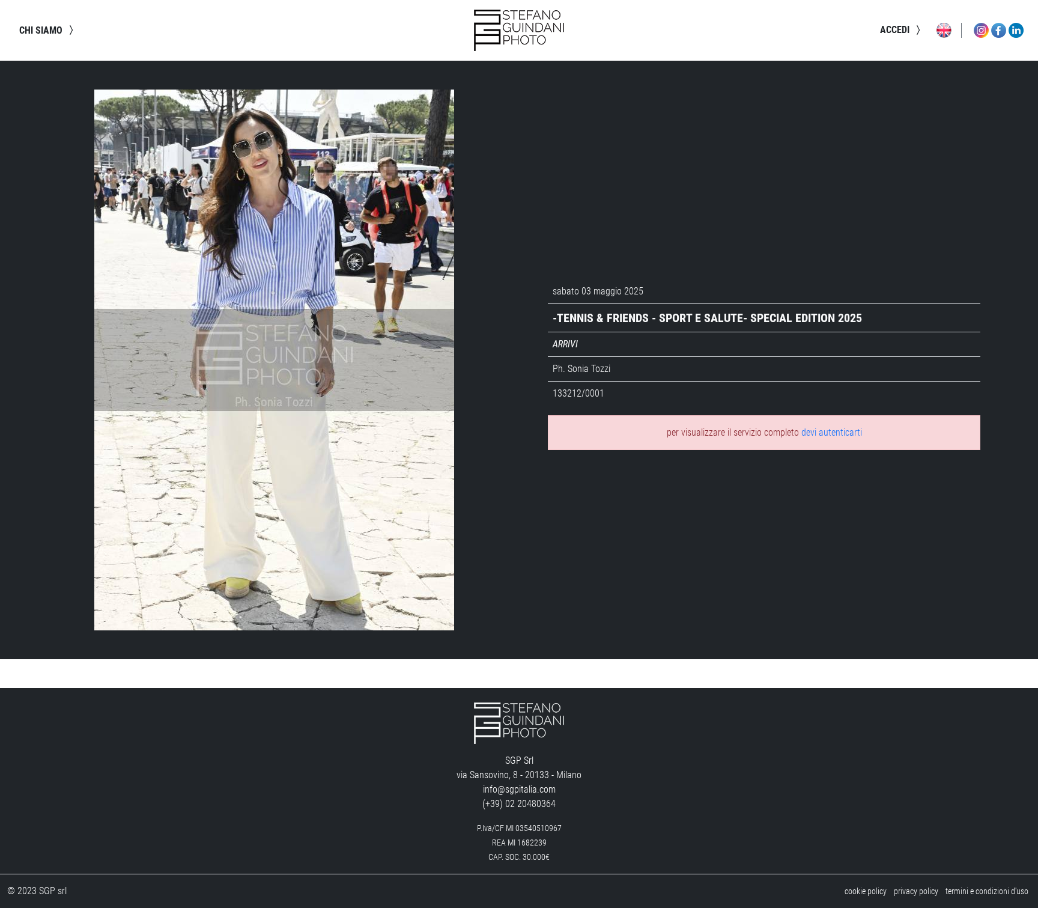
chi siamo (42, 30)
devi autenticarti (831, 432)
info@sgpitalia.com (519, 789)
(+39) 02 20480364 (519, 803)
